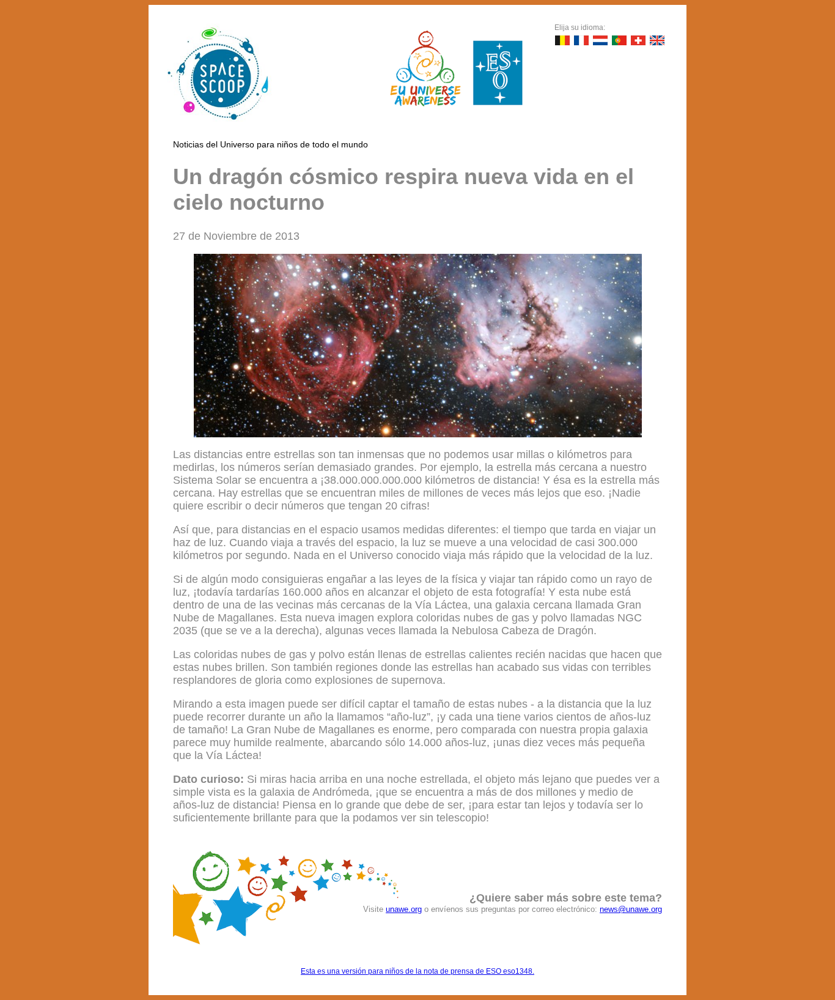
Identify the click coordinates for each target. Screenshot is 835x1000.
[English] (657, 40)
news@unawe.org (631, 909)
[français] (581, 40)
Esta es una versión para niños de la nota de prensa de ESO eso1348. (417, 971)
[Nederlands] (600, 40)
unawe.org (404, 909)
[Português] (619, 40)
